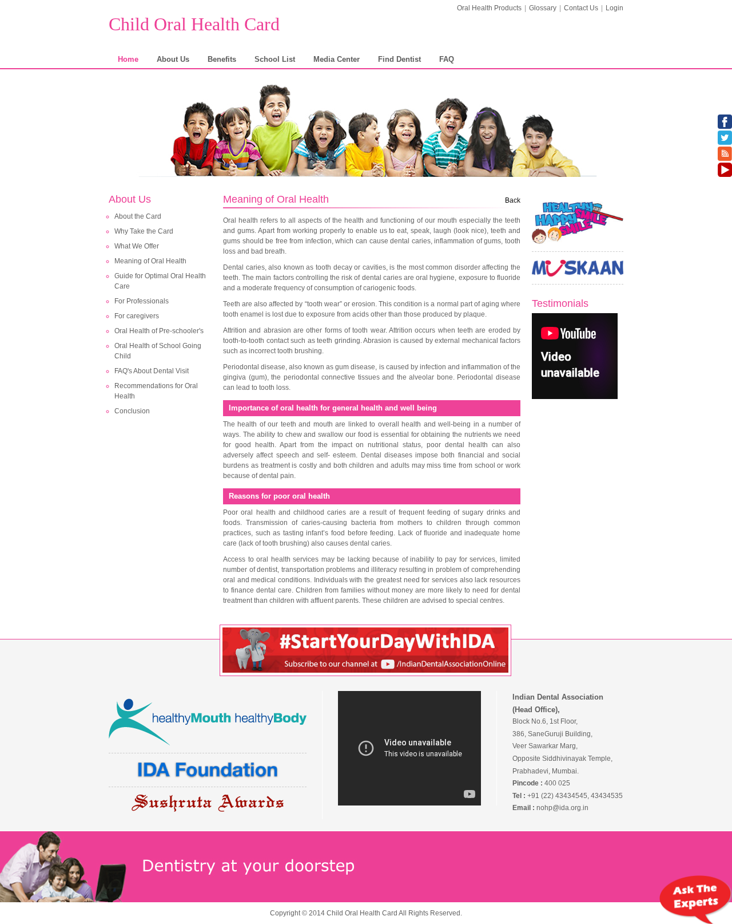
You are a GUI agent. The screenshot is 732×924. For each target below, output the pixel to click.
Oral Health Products (489, 8)
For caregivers (136, 316)
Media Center (336, 59)
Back (512, 200)
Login (614, 8)
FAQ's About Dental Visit (151, 371)
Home (128, 59)
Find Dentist (399, 59)
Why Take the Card (143, 231)
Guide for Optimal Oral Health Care (160, 281)
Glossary (542, 8)
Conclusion (132, 411)
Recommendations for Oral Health (156, 391)
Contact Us (581, 8)
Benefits (222, 59)
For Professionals (141, 301)
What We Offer (136, 246)
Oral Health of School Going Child (157, 351)
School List (274, 59)
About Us (173, 59)
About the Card (137, 216)
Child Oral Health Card (194, 24)
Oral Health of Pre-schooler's (159, 331)
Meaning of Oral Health (150, 261)
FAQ (446, 59)
